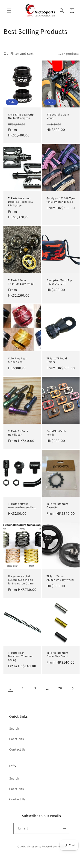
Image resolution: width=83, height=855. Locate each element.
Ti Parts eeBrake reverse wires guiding (22, 505)
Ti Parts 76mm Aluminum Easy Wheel (60, 578)
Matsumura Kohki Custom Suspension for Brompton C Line (20, 580)
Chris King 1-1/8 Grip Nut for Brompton (21, 116)
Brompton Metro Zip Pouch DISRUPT (59, 281)
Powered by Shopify (53, 846)
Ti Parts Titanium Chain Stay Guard (57, 654)
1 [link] (10, 688)
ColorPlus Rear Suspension (17, 360)
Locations (16, 739)
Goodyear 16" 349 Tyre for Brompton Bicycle (61, 200)
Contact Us (17, 749)
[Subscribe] (64, 828)
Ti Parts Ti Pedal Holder (57, 360)
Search (14, 728)
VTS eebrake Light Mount (58, 116)
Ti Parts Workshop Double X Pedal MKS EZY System (20, 201)
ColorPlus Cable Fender (57, 432)
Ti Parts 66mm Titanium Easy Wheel (21, 281)
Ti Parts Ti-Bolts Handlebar (18, 432)
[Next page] (73, 688)
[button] (9, 11)
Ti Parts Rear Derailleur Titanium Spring (20, 656)
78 (60, 688)
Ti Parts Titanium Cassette (57, 505)
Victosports (34, 846)
